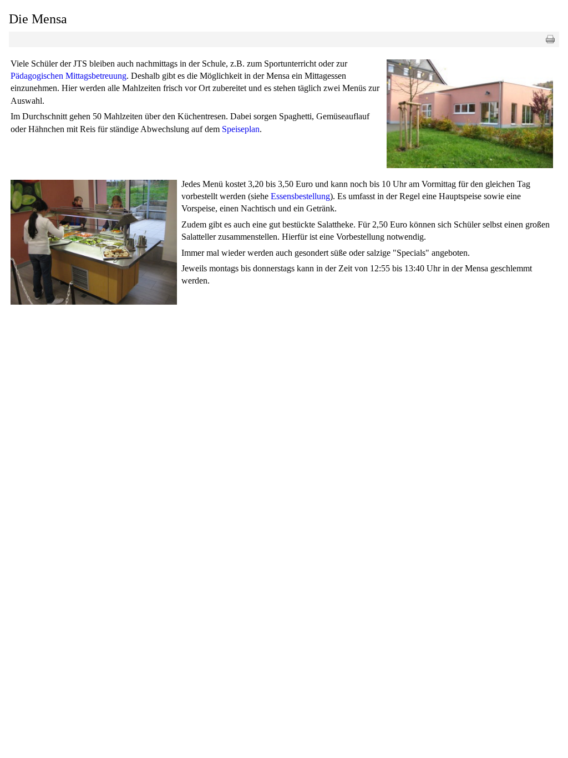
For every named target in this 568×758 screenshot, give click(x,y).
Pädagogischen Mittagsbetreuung (68, 75)
